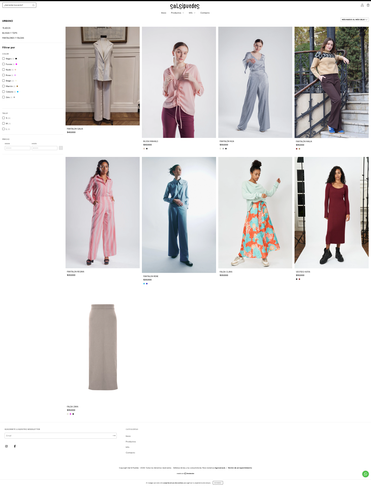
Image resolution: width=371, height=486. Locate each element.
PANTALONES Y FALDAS (13, 38)
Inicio (163, 12)
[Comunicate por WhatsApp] (365, 474)
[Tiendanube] (186, 474)
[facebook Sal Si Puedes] (15, 446)
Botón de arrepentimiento (240, 468)
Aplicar (61, 148)
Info (191, 12)
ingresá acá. (220, 468)
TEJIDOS (6, 28)
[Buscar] (33, 5)
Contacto (205, 12)
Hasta (34, 144)
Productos (176, 12)
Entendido (217, 483)
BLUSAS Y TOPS (9, 33)
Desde (7, 144)
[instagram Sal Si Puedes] (7, 446)
